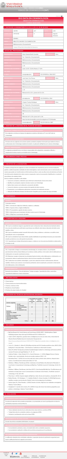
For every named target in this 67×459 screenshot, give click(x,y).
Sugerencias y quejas (42, 456)
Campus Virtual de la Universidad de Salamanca (25, 47)
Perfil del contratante (34, 456)
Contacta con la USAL (6, 453)
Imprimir (58, 16)
